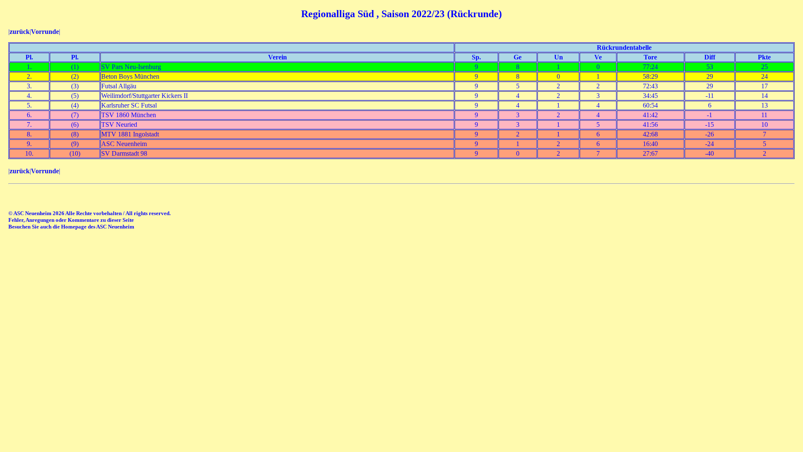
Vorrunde (45, 31)
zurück (20, 31)
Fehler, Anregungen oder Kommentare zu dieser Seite (71, 220)
